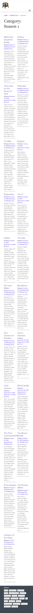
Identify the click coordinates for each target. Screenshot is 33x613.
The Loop (6, 598)
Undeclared (7, 606)
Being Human (12, 590)
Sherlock (18, 601)
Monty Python (14, 598)
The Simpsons (8, 604)
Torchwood (24, 604)
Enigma (20, 141)
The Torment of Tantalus (9, 335)
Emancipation (10, 485)
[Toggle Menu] (30, 10)
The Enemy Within (22, 486)
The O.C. (22, 598)
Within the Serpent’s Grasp (8, 39)
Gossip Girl (23, 593)
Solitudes (21, 86)
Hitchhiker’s (7, 596)
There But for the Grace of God (8, 89)
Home (6, 15)
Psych (5, 601)
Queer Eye (12, 601)
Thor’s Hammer (21, 334)
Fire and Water (8, 287)
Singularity (9, 194)
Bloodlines (22, 285)
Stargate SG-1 (14, 15)
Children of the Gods (9, 536)
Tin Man (7, 141)
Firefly (6, 593)
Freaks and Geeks (13, 593)
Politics (20, 37)
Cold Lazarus (7, 387)
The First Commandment (11, 434)
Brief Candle (23, 385)
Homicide (14, 596)
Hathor (7, 238)
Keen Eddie (21, 596)
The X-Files (15, 606)
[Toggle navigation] (29, 5)
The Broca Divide (22, 434)
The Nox (21, 238)
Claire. (11, 49)
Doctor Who (21, 590)
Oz (26, 598)
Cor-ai (20, 194)
